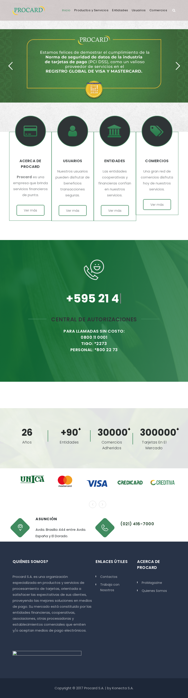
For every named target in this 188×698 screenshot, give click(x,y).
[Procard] (29, 10)
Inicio (66, 10)
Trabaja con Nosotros (109, 587)
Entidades (120, 10)
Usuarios (139, 10)
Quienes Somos (154, 590)
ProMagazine (152, 582)
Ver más (30, 210)
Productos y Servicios (91, 10)
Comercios (158, 10)
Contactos (108, 576)
